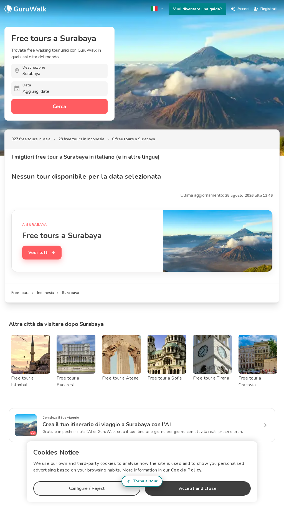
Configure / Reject (87, 488)
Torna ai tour (145, 481)
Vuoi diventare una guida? (197, 9)
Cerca (59, 106)
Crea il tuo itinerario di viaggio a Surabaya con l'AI (106, 424)
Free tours (20, 292)
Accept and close (198, 488)
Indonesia (45, 292)
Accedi (243, 8)
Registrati (268, 8)
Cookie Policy (186, 470)
